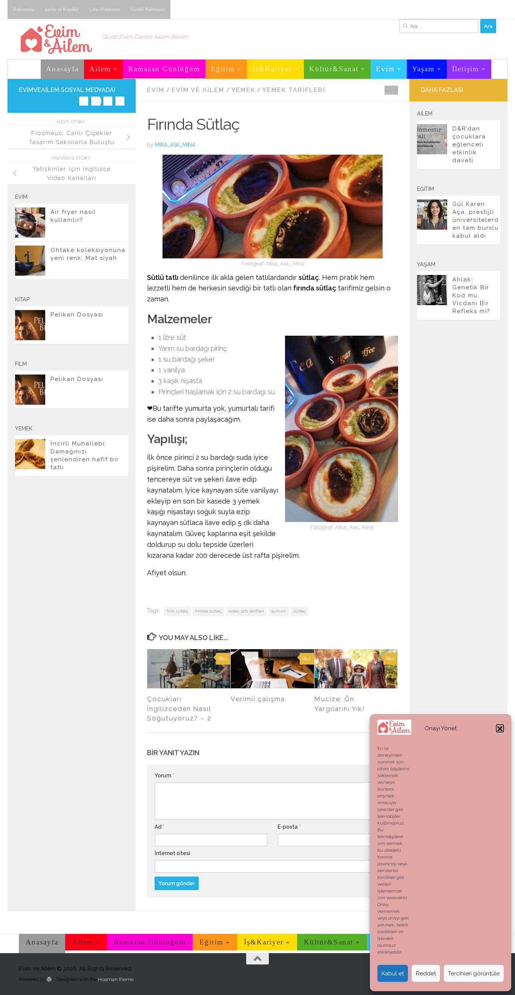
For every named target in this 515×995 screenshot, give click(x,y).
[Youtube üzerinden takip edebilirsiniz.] (95, 101)
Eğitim (223, 69)
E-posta (289, 827)
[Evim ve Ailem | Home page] (56, 39)
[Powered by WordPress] (49, 979)
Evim (385, 69)
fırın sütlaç (177, 611)
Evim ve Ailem (198, 90)
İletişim (465, 69)
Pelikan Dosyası (77, 314)
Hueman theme (115, 979)
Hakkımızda (23, 9)
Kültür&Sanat (334, 69)
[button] (500, 728)
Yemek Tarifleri (293, 90)
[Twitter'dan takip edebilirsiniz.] (107, 101)
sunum (278, 611)
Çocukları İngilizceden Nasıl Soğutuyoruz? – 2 (179, 708)
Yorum (164, 775)
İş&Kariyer (272, 69)
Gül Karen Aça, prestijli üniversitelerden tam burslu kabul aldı (475, 220)
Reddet (426, 973)
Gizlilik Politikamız (148, 9)
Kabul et (393, 973)
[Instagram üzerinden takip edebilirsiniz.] (83, 101)
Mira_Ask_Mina (175, 145)
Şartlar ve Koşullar (61, 9)
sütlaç (299, 611)
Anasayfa (62, 69)
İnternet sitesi (172, 853)
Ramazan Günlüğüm (164, 69)
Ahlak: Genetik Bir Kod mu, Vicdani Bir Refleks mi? (471, 295)
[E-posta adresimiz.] (119, 101)
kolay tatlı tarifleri (246, 611)
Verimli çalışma (258, 699)
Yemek (243, 90)
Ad (159, 827)
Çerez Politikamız (104, 9)
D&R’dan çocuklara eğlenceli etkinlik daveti (469, 144)
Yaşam (423, 69)
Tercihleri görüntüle (474, 973)
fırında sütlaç (208, 611)
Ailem (100, 69)
